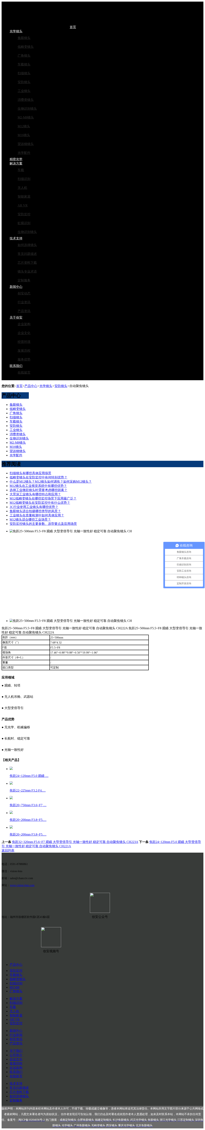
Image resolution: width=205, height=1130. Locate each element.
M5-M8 (14, 987)
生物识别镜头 (27, 108)
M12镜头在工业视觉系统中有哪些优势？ (38, 485)
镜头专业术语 (27, 271)
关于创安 (16, 317)
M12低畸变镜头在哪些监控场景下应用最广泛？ (43, 498)
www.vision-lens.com (22, 885)
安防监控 (24, 214)
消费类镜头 (26, 99)
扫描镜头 (24, 73)
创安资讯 (16, 1039)
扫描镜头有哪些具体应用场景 (30, 473)
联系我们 (16, 366)
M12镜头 (24, 126)
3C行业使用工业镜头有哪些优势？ (34, 507)
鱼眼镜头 (24, 38)
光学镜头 (16, 31)
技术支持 (16, 238)
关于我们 (16, 1050)
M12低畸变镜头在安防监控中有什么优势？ (40, 502)
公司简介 (16, 1055)
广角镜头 (24, 55)
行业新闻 (16, 1035)
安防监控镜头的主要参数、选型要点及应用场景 (43, 523)
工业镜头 (24, 91)
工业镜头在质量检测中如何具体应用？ (37, 515)
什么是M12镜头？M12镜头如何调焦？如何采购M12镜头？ (51, 481)
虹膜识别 (24, 223)
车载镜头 (24, 64)
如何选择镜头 (27, 245)
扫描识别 (24, 179)
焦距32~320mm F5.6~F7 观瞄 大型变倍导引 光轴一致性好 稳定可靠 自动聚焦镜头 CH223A (75, 842)
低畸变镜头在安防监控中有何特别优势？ (38, 477)
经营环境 (24, 341)
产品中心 (30, 386)
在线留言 (24, 372)
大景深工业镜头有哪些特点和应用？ (35, 494)
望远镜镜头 (26, 144)
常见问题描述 (27, 253)
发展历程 (24, 350)
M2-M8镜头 (26, 117)
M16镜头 (24, 135)
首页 (73, 27)
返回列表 (8, 850)
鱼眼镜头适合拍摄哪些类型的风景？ (35, 511)
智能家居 (24, 196)
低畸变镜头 (26, 46)
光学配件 (24, 152)
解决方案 (16, 163)
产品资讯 (24, 311)
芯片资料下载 (27, 262)
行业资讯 (24, 302)
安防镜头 (24, 82)
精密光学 (16, 159)
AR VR (23, 205)
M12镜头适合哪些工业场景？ (30, 519)
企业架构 (24, 324)
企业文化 (24, 333)
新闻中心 (16, 286)
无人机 (22, 187)
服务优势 (24, 359)
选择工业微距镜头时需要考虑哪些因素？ (38, 490)
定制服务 (24, 280)
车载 (21, 170)
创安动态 (24, 293)
